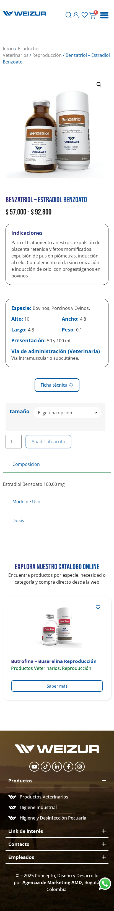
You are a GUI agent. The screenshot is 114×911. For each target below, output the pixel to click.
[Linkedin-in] (57, 767)
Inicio (8, 48)
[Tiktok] (46, 767)
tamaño (19, 411)
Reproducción (47, 55)
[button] (99, 85)
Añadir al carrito (48, 441)
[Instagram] (80, 767)
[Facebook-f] (68, 767)
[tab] (57, 465)
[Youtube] (34, 767)
